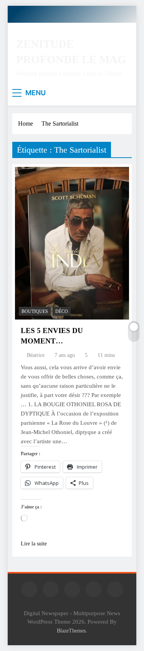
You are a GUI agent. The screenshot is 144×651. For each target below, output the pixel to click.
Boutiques (35, 311)
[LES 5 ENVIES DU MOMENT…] (72, 243)
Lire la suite (34, 544)
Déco (61, 311)
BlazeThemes (71, 630)
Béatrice (36, 355)
